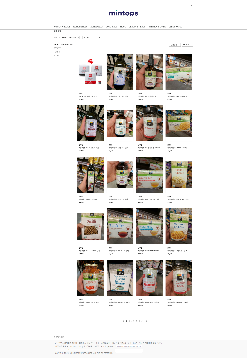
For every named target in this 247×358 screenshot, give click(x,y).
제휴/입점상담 (59, 337)
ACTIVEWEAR (96, 27)
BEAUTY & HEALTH (137, 27)
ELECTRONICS (175, 27)
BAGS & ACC (111, 27)
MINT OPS (123, 13)
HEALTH (57, 52)
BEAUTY (57, 48)
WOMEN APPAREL (62, 27)
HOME (56, 37)
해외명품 (57, 31)
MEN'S (123, 27)
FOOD (56, 55)
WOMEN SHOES (80, 27)
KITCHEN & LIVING (157, 27)
